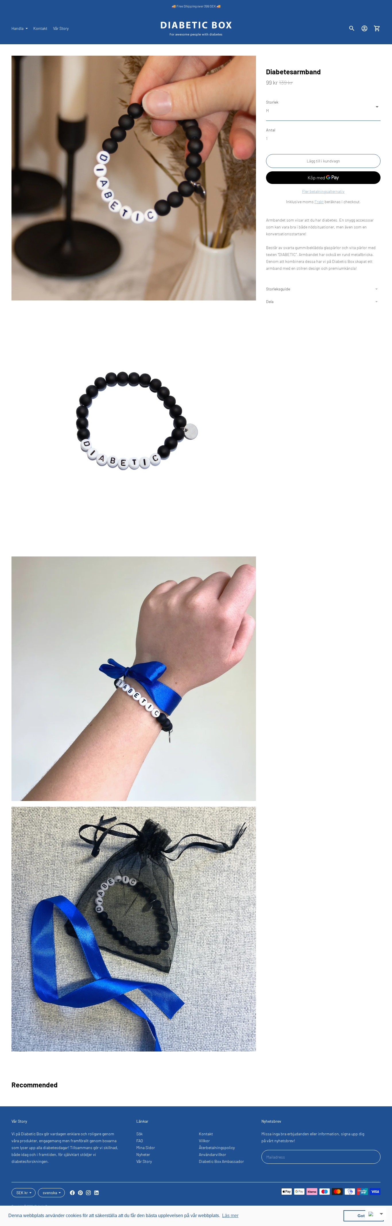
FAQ (139, 1140)
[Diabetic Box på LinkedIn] (96, 1193)
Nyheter (143, 1154)
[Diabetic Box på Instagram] (88, 1193)
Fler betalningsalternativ (323, 191)
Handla (17, 28)
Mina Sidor (145, 1147)
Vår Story (61, 28)
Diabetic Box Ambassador (221, 1161)
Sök (139, 1133)
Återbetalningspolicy (217, 1147)
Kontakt (40, 28)
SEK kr (22, 1192)
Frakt (319, 201)
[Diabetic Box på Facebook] (72, 1193)
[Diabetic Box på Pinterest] (80, 1193)
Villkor (204, 1140)
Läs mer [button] (230, 1215)
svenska (50, 1192)
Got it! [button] (364, 1215)
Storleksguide (278, 288)
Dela (269, 301)
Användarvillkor (212, 1154)
